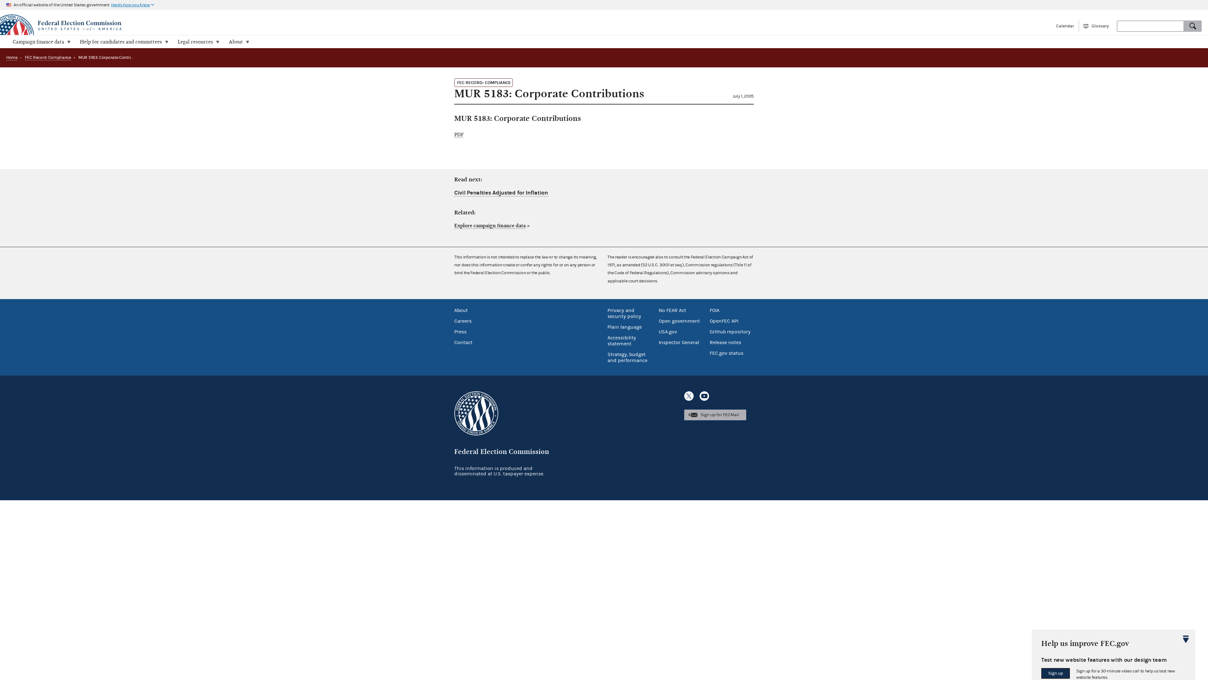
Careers (463, 321)
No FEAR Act (672, 310)
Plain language (624, 327)
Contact (463, 342)
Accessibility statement (621, 341)
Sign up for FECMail (720, 414)
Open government (679, 321)
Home (12, 57)
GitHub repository (730, 332)
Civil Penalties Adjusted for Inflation (501, 193)
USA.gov (668, 332)
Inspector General (679, 342)
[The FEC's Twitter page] (689, 396)
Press (460, 332)
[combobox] (1150, 26)
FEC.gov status (726, 353)
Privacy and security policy (624, 313)
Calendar (1065, 26)
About (461, 310)
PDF (459, 135)
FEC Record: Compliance (48, 57)
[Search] (1193, 26)
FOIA (714, 310)
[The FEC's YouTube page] (704, 396)
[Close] (1186, 639)
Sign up (1055, 673)
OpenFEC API (724, 321)
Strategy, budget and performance (627, 357)
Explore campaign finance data (490, 226)
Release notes (725, 342)
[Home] (302, 25)
